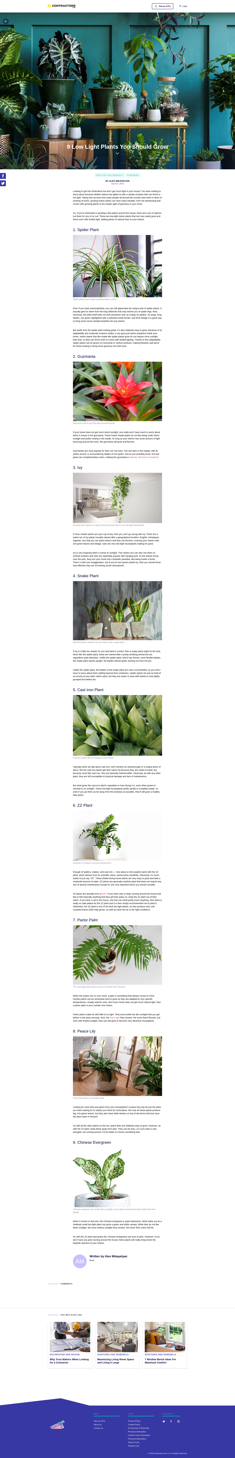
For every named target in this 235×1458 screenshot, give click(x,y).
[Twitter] (163, 1421)
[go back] (6, 21)
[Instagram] (178, 1421)
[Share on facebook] (3, 176)
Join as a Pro (99, 1421)
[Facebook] (171, 1421)
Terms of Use (133, 1442)
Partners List (133, 1446)
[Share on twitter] (3, 183)
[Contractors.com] (61, 7)
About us (97, 1425)
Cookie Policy (134, 1425)
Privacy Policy (134, 1421)
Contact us (98, 1428)
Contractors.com (160, 1453)
